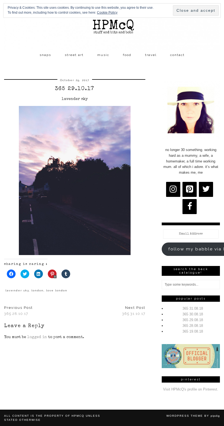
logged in (37, 337)
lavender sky (17, 290)
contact (177, 55)
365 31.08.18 (192, 308)
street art (74, 55)
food (127, 55)
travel (151, 55)
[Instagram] (173, 189)
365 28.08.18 (192, 326)
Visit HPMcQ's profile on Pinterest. (190, 389)
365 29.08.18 (192, 320)
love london (56, 290)
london (37, 290)
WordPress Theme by (193, 415)
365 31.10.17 (133, 311)
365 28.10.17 (18, 311)
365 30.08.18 (192, 314)
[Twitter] (206, 189)
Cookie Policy (107, 12)
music (103, 55)
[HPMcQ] (112, 25)
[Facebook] (189, 206)
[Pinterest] (189, 189)
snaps (45, 55)
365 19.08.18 (192, 331)
